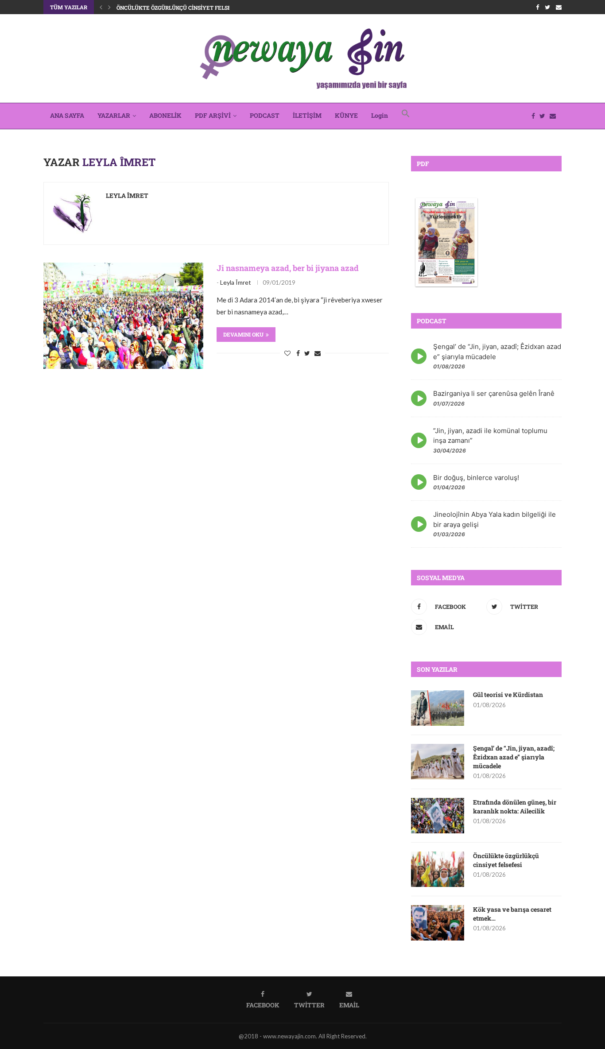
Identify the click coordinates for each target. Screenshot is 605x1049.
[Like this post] (287, 353)
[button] (406, 116)
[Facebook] (537, 7)
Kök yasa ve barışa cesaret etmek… (512, 913)
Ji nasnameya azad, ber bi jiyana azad (288, 268)
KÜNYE (346, 115)
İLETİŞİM (307, 115)
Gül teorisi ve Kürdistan (508, 694)
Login (379, 115)
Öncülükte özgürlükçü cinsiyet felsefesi (179, 7)
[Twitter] (547, 7)
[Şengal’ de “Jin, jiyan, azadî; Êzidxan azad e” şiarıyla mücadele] (437, 761)
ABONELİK (165, 115)
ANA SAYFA (67, 115)
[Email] (559, 7)
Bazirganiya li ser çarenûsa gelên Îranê (494, 393)
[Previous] (101, 7)
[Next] (109, 7)
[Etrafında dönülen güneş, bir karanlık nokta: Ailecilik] (437, 815)
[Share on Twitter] (307, 353)
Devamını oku (243, 334)
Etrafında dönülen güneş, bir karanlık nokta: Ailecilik (514, 806)
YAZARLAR (113, 115)
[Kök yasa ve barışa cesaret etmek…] (437, 923)
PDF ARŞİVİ (213, 115)
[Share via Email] (317, 353)
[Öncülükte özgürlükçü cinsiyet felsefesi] (437, 869)
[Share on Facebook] (298, 353)
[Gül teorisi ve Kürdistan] (437, 708)
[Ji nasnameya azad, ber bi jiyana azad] (123, 316)
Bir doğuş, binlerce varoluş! (476, 477)
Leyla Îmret (127, 195)
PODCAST (264, 115)
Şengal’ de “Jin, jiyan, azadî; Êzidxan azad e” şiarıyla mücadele (514, 757)
